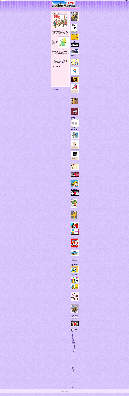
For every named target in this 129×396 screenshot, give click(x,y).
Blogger (68, 391)
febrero (73, 374)
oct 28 (73, 346)
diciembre (73, 342)
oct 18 (73, 352)
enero (72, 375)
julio (72, 369)
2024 (72, 336)
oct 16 (73, 354)
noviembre (73, 343)
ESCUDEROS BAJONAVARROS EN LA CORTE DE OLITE (75, 359)
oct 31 (73, 345)
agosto (73, 368)
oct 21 (73, 351)
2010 (72, 385)
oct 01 (73, 366)
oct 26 (73, 347)
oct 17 (73, 353)
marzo (72, 373)
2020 (72, 340)
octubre (73, 344)
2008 (72, 387)
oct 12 (73, 357)
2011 (72, 384)
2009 (72, 386)
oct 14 (73, 356)
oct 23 (73, 349)
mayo (72, 371)
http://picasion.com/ (73, 47)
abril (72, 372)
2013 (72, 382)
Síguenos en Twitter (62, 8)
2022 (72, 338)
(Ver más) (62, 62)
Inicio (52, 8)
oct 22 (73, 350)
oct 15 (73, 355)
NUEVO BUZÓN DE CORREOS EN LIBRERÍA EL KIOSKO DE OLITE (74, 97)
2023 (72, 337)
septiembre (73, 367)
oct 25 (73, 348)
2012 (72, 383)
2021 (72, 339)
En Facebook (56, 8)
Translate (75, 318)
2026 (72, 334)
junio (72, 370)
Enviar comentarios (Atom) (55, 89)
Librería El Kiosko (68, 8)
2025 (72, 335)
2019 (72, 341)
